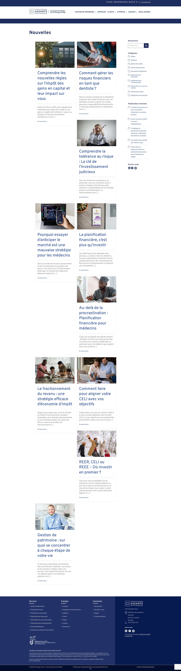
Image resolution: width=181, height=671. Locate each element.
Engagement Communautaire (72, 610)
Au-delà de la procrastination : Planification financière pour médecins (93, 318)
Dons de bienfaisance (37, 627)
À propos (65, 606)
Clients (65, 616)
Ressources (66, 627)
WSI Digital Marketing (148, 667)
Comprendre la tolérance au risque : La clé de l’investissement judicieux (96, 162)
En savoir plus (41, 121)
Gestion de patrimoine (138, 68)
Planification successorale (139, 95)
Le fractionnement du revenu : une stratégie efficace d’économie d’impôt (54, 396)
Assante (65, 623)
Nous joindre (98, 606)
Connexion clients (99, 616)
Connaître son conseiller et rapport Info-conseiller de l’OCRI (45, 650)
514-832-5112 (146, 2)
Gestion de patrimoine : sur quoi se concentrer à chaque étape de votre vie (53, 545)
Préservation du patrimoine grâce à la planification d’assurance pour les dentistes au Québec (138, 152)
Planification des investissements (136, 81)
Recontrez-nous (99, 610)
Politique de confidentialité (81, 667)
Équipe (65, 620)
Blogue (133, 56)
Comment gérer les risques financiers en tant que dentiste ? (96, 81)
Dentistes (134, 60)
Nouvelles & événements (138, 71)
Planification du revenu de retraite (139, 87)
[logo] (47, 9)
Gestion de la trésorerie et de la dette (42, 630)
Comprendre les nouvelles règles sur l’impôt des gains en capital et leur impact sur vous (53, 86)
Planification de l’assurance (136, 76)
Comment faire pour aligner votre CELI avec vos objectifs (95, 396)
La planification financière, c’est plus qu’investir (93, 240)
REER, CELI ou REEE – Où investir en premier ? (95, 467)
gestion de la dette (137, 64)
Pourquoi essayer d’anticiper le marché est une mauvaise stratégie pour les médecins (54, 245)
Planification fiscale (137, 92)
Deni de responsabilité (96, 667)
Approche (65, 613)
